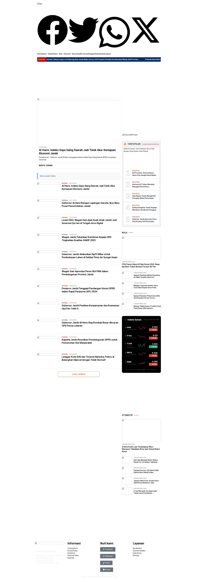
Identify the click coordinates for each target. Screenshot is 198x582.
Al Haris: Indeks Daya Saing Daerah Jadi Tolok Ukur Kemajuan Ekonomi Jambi (77, 151)
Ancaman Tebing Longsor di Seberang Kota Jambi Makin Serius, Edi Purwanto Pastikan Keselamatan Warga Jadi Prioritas (76, 59)
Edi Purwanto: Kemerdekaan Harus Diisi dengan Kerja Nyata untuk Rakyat (144, 175)
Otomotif (67, 54)
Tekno (55, 54)
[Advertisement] (99, 80)
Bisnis (74, 54)
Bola (60, 54)
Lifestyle (85, 54)
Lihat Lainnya (78, 374)
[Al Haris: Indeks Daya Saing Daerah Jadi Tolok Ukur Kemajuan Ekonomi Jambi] (78, 121)
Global (50, 54)
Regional (65, 183)
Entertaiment (100, 54)
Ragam (92, 54)
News (44, 54)
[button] (52, 30)
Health (79, 54)
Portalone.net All (100, 577)
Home (39, 54)
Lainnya (108, 54)
